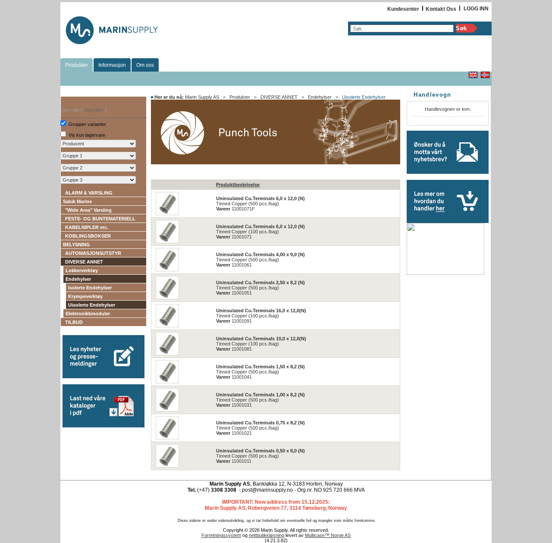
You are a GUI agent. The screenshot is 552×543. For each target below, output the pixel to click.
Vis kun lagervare (87, 135)
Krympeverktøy (85, 296)
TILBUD (74, 322)
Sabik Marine (77, 201)
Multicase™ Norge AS (328, 535)
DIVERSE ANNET (84, 261)
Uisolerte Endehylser (91, 305)
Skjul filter (94, 110)
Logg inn (476, 9)
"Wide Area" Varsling (88, 210)
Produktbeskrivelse (238, 184)
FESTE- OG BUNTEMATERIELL (100, 218)
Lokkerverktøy (82, 270)
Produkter (76, 65)
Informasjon (112, 65)
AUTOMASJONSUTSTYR (93, 253)
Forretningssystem (221, 535)
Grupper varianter (87, 124)
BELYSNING (76, 244)
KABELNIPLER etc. (86, 227)
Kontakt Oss (441, 9)
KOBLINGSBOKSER (88, 236)
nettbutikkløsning (266, 535)
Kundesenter (403, 9)
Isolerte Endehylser (90, 287)
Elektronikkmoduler (88, 313)
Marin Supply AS (202, 97)
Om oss (145, 65)
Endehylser (78, 279)
